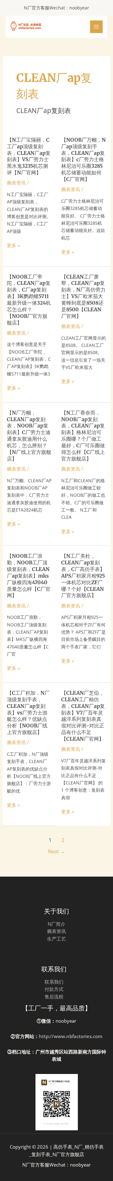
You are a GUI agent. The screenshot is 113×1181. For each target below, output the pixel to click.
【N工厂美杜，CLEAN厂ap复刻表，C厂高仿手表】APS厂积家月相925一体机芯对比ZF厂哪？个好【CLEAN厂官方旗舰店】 (83, 575)
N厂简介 (56, 924)
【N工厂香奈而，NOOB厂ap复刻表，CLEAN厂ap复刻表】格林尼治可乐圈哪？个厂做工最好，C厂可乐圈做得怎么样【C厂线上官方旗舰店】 (83, 436)
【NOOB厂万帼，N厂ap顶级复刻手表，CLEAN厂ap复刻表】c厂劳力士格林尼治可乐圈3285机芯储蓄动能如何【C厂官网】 (83, 159)
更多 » (13, 245)
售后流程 (54, 996)
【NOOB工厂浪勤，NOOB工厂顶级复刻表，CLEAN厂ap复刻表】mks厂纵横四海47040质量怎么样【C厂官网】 (29, 575)
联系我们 (54, 982)
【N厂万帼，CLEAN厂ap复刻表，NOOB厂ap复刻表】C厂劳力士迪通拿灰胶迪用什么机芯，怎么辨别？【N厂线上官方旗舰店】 (29, 436)
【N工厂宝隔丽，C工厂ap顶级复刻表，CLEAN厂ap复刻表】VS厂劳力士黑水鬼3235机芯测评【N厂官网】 (29, 156)
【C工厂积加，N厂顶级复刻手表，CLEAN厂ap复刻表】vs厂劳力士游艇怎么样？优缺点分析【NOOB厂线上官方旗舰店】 (28, 712)
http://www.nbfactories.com (70, 1036)
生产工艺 (56, 938)
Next (56, 851)
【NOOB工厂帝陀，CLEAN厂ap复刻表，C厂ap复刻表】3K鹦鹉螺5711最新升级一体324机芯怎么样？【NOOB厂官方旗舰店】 (29, 300)
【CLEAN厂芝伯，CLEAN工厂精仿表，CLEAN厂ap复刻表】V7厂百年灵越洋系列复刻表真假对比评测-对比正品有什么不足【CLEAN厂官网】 (83, 716)
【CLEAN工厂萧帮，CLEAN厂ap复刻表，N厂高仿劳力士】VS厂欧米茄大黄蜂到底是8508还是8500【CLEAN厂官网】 (83, 296)
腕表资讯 (16, 182)
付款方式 (54, 989)
